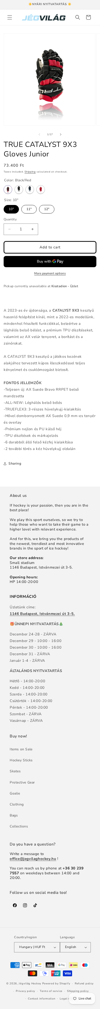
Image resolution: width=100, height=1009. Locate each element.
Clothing (17, 804)
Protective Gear (22, 782)
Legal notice (68, 998)
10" (11, 208)
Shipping (30, 171)
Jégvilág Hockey (30, 983)
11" (29, 208)
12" (46, 208)
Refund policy (84, 983)
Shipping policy (78, 991)
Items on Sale (21, 749)
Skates (15, 771)
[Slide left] (39, 134)
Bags (14, 815)
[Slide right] (60, 134)
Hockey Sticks (21, 760)
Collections (19, 826)
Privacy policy (25, 991)
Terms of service (51, 991)
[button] (9, 17)
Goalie (15, 793)
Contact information (41, 998)
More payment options (50, 273)
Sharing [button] (14, 463)
